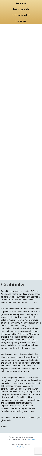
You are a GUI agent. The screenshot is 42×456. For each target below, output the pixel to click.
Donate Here (21, 447)
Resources (20, 20)
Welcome (21, 3)
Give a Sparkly (21, 14)
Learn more (31, 439)
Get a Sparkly (21, 8)
